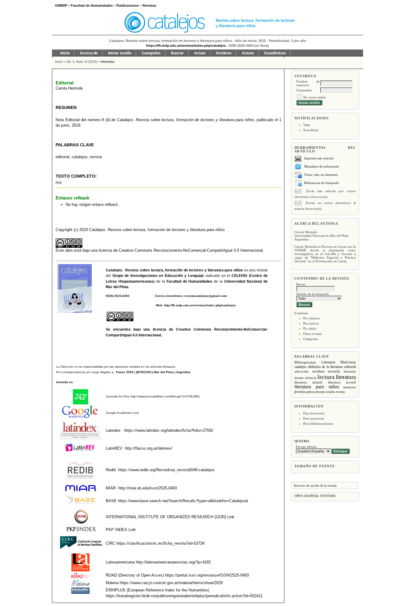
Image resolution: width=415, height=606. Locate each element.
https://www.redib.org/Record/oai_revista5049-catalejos (166, 470)
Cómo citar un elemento (321, 174)
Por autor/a (311, 323)
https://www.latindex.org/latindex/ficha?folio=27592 (168, 430)
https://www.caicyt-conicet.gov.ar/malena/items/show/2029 (171, 582)
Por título (309, 328)
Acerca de (89, 53)
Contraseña (304, 90)
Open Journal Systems (314, 496)
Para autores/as (313, 418)
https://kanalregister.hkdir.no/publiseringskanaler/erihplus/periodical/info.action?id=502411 (184, 596)
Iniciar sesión (119, 53)
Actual (199, 53)
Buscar (177, 53)
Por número (311, 318)
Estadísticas (275, 53)
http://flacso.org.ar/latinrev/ (148, 448)
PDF (59, 183)
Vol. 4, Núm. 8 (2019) (81, 61)
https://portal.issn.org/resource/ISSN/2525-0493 (207, 575)
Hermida (107, 61)
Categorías (310, 339)
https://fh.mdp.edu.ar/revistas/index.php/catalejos (186, 45)
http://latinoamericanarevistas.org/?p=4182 (173, 562)
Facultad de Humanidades (189, 281)
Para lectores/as (313, 413)
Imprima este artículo (319, 158)
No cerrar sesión (314, 97)
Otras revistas (312, 333)
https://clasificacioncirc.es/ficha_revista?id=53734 (159, 543)
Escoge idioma (306, 446)
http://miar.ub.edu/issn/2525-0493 (147, 488)
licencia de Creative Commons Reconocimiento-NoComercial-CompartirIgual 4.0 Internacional (181, 250)
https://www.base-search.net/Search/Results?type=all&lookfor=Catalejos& (183, 501)
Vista (306, 125)
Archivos (224, 53)
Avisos (248, 53)
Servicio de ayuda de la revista (315, 485)
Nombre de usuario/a (308, 83)
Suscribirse (310, 130)
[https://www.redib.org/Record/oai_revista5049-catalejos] (117, 470)
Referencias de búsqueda (321, 183)
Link (135, 412)
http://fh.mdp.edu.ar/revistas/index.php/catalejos (200, 305)
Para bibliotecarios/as (318, 423)
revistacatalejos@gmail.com (205, 296)
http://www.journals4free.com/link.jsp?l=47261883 (165, 396)
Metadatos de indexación (321, 166)
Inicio (65, 53)
